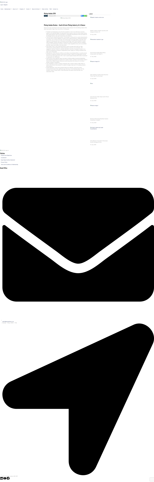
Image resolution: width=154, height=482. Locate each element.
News (46, 15)
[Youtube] (4, 478)
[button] (8, 9)
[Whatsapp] (85, 16)
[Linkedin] (83, 16)
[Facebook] (81, 16)
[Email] (86, 16)
